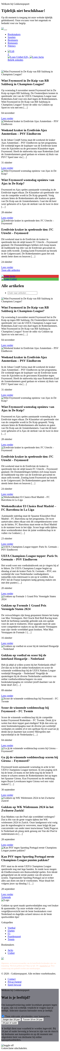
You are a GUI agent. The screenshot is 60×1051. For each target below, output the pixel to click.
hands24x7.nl (45, 966)
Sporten (12, 37)
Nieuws (12, 45)
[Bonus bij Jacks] (37, 57)
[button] (33, 53)
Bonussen (13, 43)
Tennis (11, 939)
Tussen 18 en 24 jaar (32, 1019)
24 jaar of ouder (10, 1023)
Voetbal (11, 927)
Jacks (10, 950)
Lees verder (7, 118)
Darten (11, 930)
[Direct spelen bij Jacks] (8, 276)
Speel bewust (14, 984)
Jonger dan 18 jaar (11, 1019)
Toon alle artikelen (10, 270)
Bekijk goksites (15, 60)
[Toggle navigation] (5, 29)
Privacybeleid (14, 982)
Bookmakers (14, 34)
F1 (9, 933)
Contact (12, 979)
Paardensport (14, 936)
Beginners (13, 40)
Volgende (6, 897)
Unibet (11, 953)
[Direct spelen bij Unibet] (9, 279)
